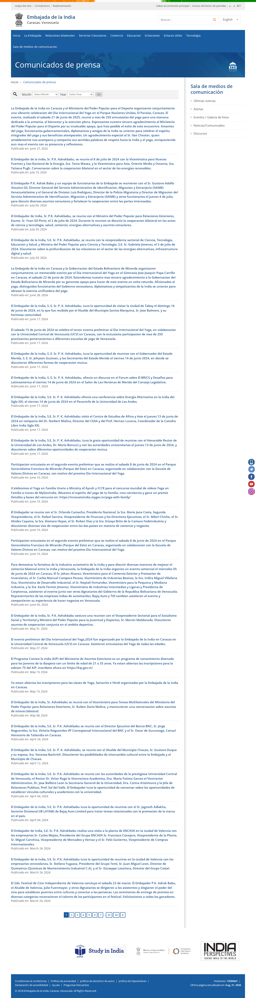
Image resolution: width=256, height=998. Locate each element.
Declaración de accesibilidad (31, 985)
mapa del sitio (23, 6)
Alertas (198, 109)
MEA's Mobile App (251, 462)
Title (19, 94)
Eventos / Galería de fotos (211, 117)
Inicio (16, 35)
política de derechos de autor (97, 981)
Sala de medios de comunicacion (35, 47)
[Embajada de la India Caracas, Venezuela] (19, 24)
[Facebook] (251, 477)
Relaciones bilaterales (60, 35)
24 (116, 915)
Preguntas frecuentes (76, 985)
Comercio (116, 35)
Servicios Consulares (92, 35)
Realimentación (62, 6)
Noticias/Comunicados (209, 125)
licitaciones (152, 35)
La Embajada (32, 35)
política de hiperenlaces (132, 981)
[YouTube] (251, 484)
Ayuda (56, 985)
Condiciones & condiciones (31, 981)
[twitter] (251, 469)
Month (26, 94)
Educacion (134, 35)
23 (109, 915)
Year (63, 94)
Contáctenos (42, 6)
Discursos (200, 133)
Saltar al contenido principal (172, 6)
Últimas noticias (205, 101)
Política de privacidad (63, 981)
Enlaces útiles (173, 35)
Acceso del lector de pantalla (209, 6)
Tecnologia (193, 35)
